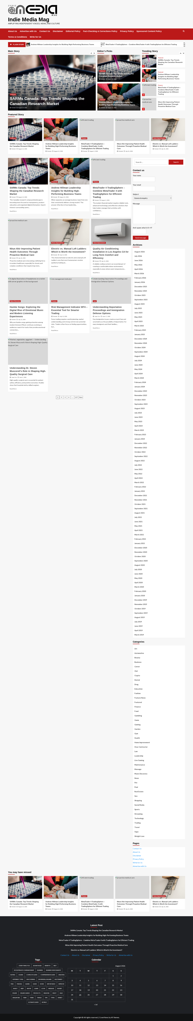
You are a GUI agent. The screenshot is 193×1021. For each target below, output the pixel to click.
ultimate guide (33, 1002)
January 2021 (139, 543)
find (12, 984)
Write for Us (35, 37)
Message (136, 204)
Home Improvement (164, 101)
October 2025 (140, 295)
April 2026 (138, 269)
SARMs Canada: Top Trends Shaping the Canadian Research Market (27, 190)
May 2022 (138, 474)
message (51, 988)
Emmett (14, 107)
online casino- (25, 993)
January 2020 (139, 596)
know (29, 988)
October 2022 (140, 452)
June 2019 (138, 626)
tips (46, 997)
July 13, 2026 (21, 319)
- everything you (24, 965)
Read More (13, 211)
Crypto (137, 675)
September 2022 (141, 456)
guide (35, 984)
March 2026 (139, 273)
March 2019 (139, 635)
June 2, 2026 (22, 377)
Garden (137, 729)
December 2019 (140, 600)
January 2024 (139, 387)
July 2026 (138, 256)
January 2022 (139, 491)
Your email (137, 185)
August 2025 (139, 304)
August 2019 (139, 617)
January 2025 (139, 334)
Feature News (140, 698)
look (43, 988)
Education (138, 689)
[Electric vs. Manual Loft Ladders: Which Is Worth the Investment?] (149, 104)
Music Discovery (15, 301)
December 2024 (140, 339)
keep (22, 988)
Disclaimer (58, 31)
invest (15, 988)
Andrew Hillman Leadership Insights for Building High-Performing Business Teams (168, 62)
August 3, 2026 (94, 151)
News (136, 778)
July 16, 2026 (129, 151)
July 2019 (138, 622)
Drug (136, 684)
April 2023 (138, 426)
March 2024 (139, 378)
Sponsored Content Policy (149, 31)
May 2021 (138, 526)
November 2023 (140, 395)
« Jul (95, 1004)
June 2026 (138, 260)
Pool (136, 787)
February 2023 (140, 434)
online (14, 993)
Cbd (136, 671)
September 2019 (141, 613)
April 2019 (138, 630)
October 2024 (140, 347)
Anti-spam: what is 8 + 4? (142, 228)
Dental (137, 680)
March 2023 (139, 430)
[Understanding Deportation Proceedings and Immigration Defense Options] (111, 290)
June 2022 (138, 469)
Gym (136, 733)
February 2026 (140, 278)
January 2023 (139, 439)
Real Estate (138, 792)
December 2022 (140, 443)
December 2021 (140, 495)
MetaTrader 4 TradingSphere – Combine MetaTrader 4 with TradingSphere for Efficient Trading (97, 44)
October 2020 (140, 556)
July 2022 (138, 465)
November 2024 (140, 343)
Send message (140, 238)
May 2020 (138, 578)
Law (94, 301)
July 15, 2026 (164, 149)
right (55, 993)
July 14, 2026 (105, 261)
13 (97, 985)
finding (19, 984)
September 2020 (141, 561)
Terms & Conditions (17, 37)
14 (105, 985)
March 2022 (139, 482)
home (42, 984)
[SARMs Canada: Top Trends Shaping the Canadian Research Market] (25, 129)
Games (27, 984)
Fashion (137, 693)
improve (61, 984)
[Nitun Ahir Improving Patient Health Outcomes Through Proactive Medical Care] (149, 89)
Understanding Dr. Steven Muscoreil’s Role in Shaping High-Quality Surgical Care (28, 371)
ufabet (60, 997)
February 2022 (140, 487)
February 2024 (140, 382)
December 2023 (140, 391)
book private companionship (24, 970)
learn (36, 988)
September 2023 (141, 404)
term (24, 997)
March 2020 (139, 587)
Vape (136, 832)
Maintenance (139, 765)
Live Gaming (139, 760)
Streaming (138, 814)
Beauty (137, 658)
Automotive (139, 653)
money (59, 988)
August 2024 (139, 356)
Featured (13, 94)
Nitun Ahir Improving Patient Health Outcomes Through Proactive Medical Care (169, 90)
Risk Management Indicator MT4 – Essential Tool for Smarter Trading (69, 310)
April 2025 (138, 321)
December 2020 (140, 548)
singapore (16, 997)
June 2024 (138, 365)
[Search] (183, 31)
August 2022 (139, 461)
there (32, 997)
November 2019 (140, 604)
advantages (37, 965)
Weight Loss (139, 836)
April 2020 (138, 582)
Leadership (138, 756)
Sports (137, 809)
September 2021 (141, 508)
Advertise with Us (28, 31)
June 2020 (138, 574)
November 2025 (140, 291)
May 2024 (138, 369)
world (44, 1002)
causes (20, 974)
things (39, 997)
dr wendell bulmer (44, 979)
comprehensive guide (48, 974)
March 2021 (139, 535)
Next (80, 397)
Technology (139, 818)
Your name (137, 175)
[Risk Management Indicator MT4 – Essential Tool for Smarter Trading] (69, 290)
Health (137, 738)
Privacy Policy (127, 31)
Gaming (137, 725)
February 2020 (140, 591)
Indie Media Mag (28, 19)
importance (51, 984)
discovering (30, 979)
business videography (53, 970)
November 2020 (140, 552)
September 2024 (141, 352)
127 (76, 397)
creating (61, 974)
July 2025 (138, 308)
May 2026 (138, 265)
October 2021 (140, 504)
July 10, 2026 (63, 316)
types (53, 997)
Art (135, 649)
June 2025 (138, 313)
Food (136, 711)
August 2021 (139, 513)
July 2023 (138, 413)
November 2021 (140, 500)
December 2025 (140, 286)
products (36, 993)
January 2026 (139, 282)
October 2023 (140, 400)
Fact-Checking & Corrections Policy (100, 31)
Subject (136, 194)
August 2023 (139, 408)
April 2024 (138, 374)
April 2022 (138, 478)
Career (137, 667)
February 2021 (140, 539)
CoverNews (103, 1017)
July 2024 (138, 360)
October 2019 (140, 609)
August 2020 (139, 565)
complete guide (31, 974)
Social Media (139, 805)
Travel (137, 827)
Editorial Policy (73, 31)
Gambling (138, 716)
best (55, 965)
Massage (137, 769)
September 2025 (141, 300)
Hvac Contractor (141, 747)
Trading (137, 823)
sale (61, 993)
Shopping (138, 800)
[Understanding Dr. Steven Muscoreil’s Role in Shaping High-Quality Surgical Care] (28, 351)
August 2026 (139, 252)
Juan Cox (97, 316)
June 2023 (138, 417)
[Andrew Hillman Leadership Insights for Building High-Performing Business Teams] (52, 82)
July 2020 (138, 569)
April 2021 (138, 530)
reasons (46, 993)
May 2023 (138, 421)
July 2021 (138, 517)
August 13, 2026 (22, 107)
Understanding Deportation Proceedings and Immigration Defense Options (108, 310)
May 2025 (138, 317)
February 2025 (140, 330)
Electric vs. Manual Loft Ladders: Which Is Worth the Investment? (96, 950)
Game (136, 720)
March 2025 (139, 326)
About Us (12, 31)
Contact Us (44, 31)
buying (12, 974)
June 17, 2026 (106, 316)
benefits (47, 965)
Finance (160, 71)
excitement (58, 979)
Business (137, 662)
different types (18, 979)
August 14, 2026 (112, 79)
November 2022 (140, 448)
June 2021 (138, 522)
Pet (135, 783)
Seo (135, 796)
